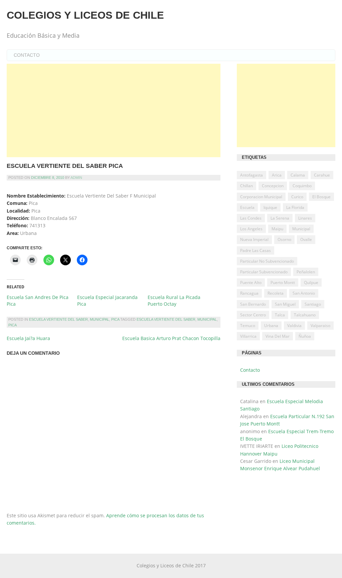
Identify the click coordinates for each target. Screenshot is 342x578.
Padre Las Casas (255, 250)
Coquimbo (302, 186)
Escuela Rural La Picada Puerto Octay (174, 300)
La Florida (295, 207)
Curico (297, 197)
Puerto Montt (283, 282)
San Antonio (304, 293)
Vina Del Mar (278, 336)
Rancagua (249, 293)
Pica (115, 319)
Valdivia (294, 325)
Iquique (270, 207)
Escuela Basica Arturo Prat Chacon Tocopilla (171, 338)
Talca (280, 315)
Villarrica (248, 336)
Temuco (247, 325)
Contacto (27, 55)
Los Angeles (251, 229)
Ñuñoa (305, 336)
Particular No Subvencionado (267, 261)
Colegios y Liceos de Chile (85, 15)
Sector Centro (253, 315)
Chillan (246, 186)
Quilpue (311, 282)
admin (76, 178)
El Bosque (321, 197)
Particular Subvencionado (264, 272)
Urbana (271, 325)
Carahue (322, 175)
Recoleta (276, 293)
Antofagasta (251, 175)
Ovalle (306, 239)
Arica (277, 175)
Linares (305, 218)
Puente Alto (251, 282)
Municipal (99, 319)
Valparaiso (320, 325)
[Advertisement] (113, 110)
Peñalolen (306, 272)
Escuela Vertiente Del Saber (58, 319)
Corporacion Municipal (261, 197)
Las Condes (251, 218)
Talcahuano (305, 315)
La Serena (280, 218)
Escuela (247, 207)
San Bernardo (253, 304)
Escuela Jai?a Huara (28, 338)
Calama (298, 175)
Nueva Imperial (254, 239)
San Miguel (285, 304)
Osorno (284, 239)
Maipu (277, 229)
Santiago (313, 304)
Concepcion (273, 186)
